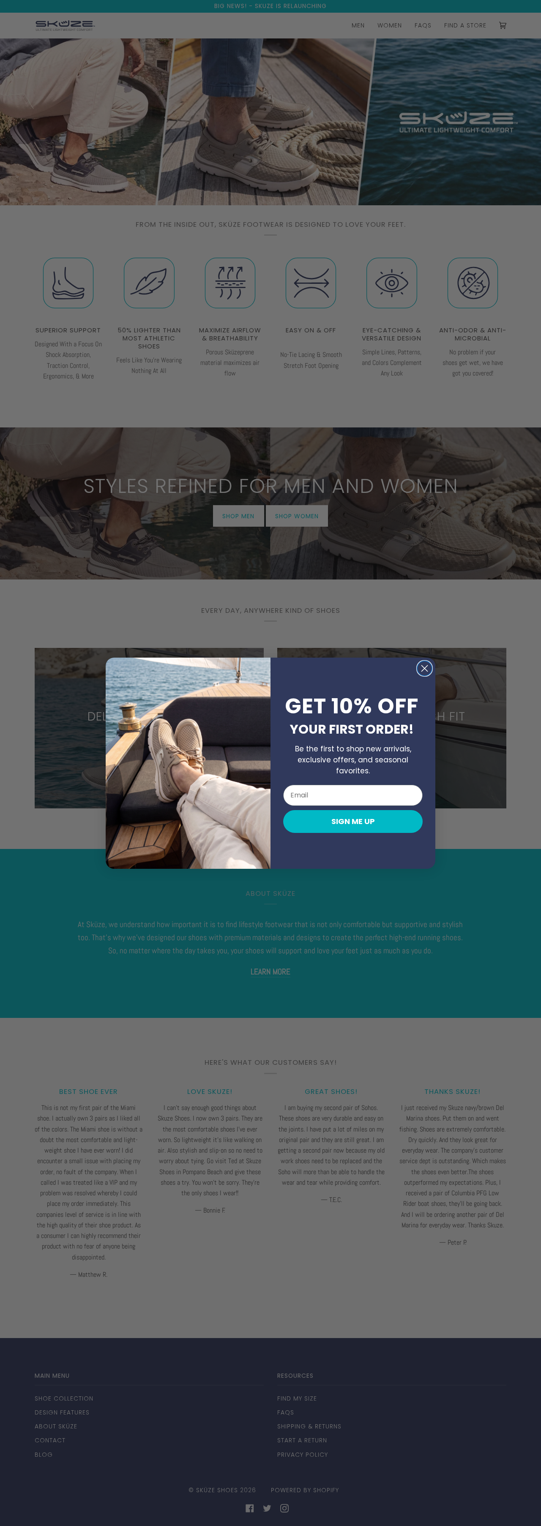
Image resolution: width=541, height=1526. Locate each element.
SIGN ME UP (353, 821)
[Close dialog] (424, 668)
